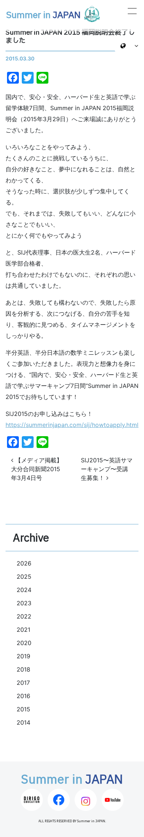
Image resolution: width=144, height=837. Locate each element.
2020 (24, 643)
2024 (24, 589)
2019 (23, 656)
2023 (24, 603)
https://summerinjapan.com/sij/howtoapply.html (72, 424)
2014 (23, 722)
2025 (24, 576)
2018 (23, 669)
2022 (24, 616)
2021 (23, 629)
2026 (24, 563)
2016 (23, 696)
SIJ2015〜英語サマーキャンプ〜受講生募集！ (107, 468)
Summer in (43, 15)
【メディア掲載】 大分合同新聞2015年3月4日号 (36, 468)
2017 (23, 682)
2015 (23, 709)
